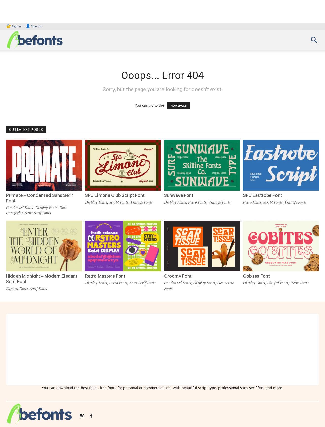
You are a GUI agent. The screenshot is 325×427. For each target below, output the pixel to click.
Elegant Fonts (17, 288)
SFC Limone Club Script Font (115, 195)
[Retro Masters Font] (123, 246)
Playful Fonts (277, 283)
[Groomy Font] (202, 246)
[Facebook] (91, 416)
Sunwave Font (178, 195)
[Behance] (82, 416)
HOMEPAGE (178, 105)
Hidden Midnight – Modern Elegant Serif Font (41, 278)
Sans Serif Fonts (38, 212)
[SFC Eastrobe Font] (281, 165)
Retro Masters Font (105, 276)
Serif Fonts (38, 288)
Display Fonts (46, 207)
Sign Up (33, 26)
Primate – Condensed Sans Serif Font (39, 198)
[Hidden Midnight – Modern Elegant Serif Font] (44, 246)
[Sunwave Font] (202, 165)
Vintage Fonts (142, 202)
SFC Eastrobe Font (262, 195)
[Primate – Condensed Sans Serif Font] (44, 165)
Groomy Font (178, 276)
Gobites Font (256, 276)
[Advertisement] (162, 349)
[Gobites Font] (281, 246)
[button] (314, 41)
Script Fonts (118, 202)
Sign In (14, 26)
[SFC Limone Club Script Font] (123, 165)
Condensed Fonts (19, 207)
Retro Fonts (197, 202)
